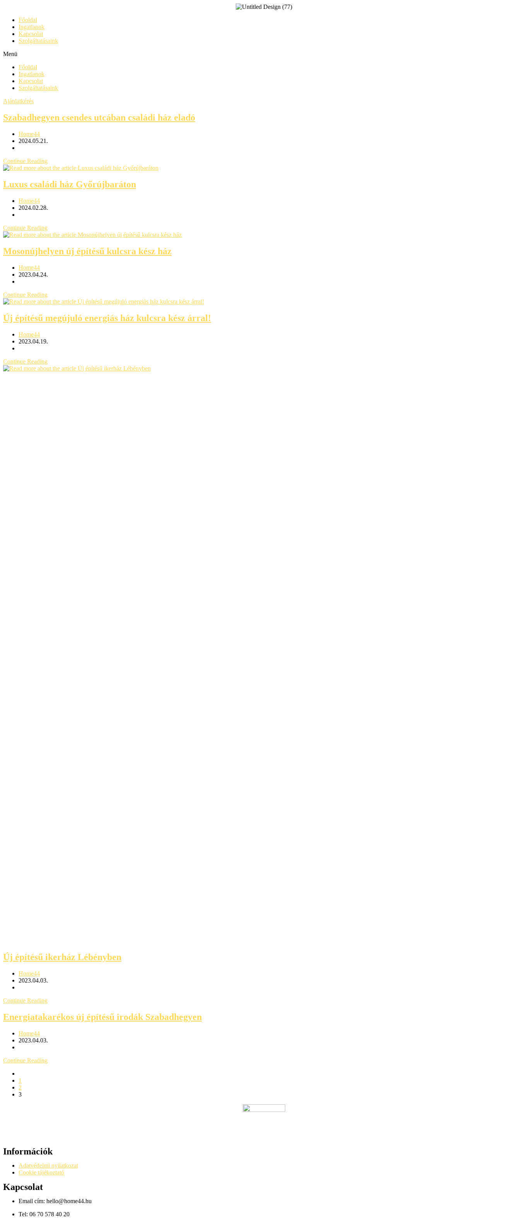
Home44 (29, 134)
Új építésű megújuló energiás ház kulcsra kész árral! (107, 318)
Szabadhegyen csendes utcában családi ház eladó (99, 117)
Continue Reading (25, 161)
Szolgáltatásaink (38, 40)
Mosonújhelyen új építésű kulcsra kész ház (87, 251)
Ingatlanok (31, 27)
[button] (264, 54)
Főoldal (28, 20)
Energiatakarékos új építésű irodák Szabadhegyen (102, 1017)
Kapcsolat (31, 34)
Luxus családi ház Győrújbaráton (69, 184)
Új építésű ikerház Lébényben (62, 957)
